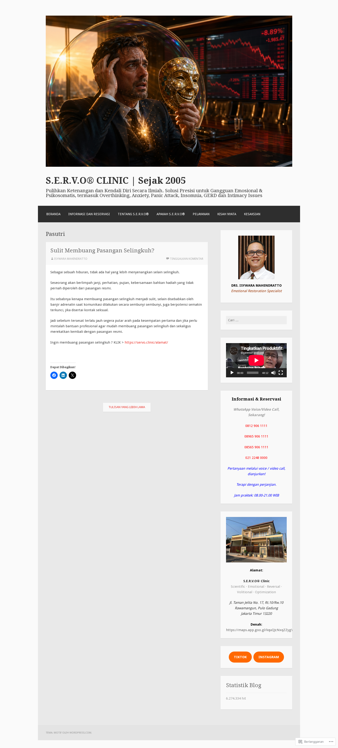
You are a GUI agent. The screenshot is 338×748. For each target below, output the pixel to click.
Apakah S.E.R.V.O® (171, 214)
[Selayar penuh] (280, 372)
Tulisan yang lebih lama (127, 407)
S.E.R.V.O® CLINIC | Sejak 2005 (116, 180)
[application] (256, 360)
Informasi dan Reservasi (89, 214)
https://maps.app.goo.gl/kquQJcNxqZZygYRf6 (262, 630)
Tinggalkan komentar (186, 258)
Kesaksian (252, 214)
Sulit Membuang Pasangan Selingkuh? (102, 250)
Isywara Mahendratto (70, 258)
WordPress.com (80, 732)
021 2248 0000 (256, 458)
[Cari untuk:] (256, 320)
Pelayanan (201, 214)
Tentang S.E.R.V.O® (133, 214)
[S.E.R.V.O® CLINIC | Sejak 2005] (169, 166)
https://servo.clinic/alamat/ (146, 342)
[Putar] (232, 372)
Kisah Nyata (226, 214)
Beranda (53, 214)
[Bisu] (273, 372)
